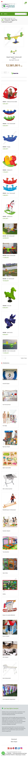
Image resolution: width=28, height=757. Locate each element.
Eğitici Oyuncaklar (7, 467)
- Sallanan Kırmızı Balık (10, 101)
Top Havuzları (6, 552)
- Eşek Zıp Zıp (7, 332)
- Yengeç (6, 146)
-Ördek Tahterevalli (9, 351)
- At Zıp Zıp (7, 305)
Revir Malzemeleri (7, 678)
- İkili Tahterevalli (8, 236)
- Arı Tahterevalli (8, 278)
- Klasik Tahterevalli (9, 255)
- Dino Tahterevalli (9, 193)
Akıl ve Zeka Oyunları (7, 488)
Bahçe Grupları (6, 636)
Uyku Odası (5, 573)
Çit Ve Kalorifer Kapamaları (9, 699)
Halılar (4, 594)
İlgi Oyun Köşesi (6, 446)
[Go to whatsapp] (3, 753)
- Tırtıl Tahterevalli (9, 123)
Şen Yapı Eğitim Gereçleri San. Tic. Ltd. (8, 3)
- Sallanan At (7, 216)
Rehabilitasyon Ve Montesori (9, 509)
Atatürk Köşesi (6, 383)
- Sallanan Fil (7, 170)
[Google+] (8, 748)
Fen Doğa (5, 425)
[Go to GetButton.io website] (3, 755)
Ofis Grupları (5, 657)
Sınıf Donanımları (7, 404)
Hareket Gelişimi (6, 531)
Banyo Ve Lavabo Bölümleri (9, 615)
